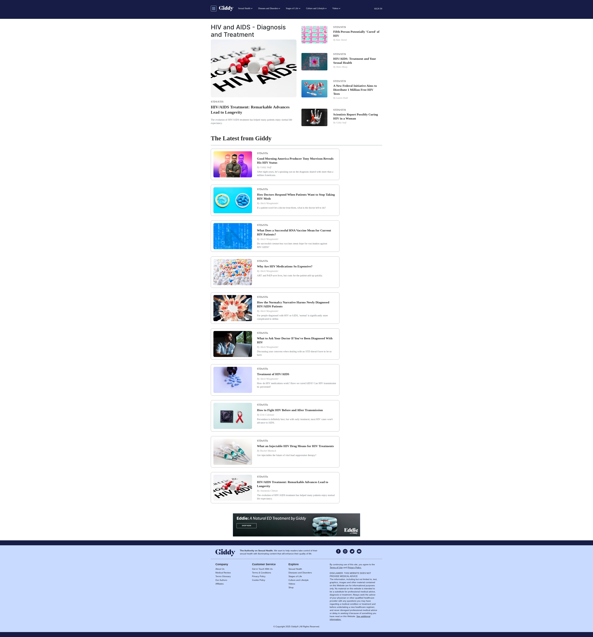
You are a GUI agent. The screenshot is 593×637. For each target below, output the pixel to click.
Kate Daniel (341, 40)
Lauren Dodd (342, 98)
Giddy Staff (341, 123)
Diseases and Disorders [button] (268, 8)
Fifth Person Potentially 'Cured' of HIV (356, 33)
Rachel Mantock (268, 450)
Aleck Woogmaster (269, 203)
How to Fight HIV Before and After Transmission (290, 410)
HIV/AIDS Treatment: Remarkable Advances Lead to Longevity (250, 110)
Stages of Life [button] (292, 8)
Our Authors (221, 580)
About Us (219, 569)
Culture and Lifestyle (298, 580)
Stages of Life (295, 576)
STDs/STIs (217, 101)
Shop (291, 587)
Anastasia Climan (269, 490)
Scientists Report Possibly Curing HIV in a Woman (355, 116)
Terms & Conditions (261, 572)
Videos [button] (335, 8)
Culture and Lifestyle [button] (315, 8)
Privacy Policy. (355, 567)
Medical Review (223, 572)
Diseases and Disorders (300, 572)
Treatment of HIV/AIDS (273, 374)
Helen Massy (342, 67)
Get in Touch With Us (262, 569)
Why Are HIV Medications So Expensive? (284, 266)
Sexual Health (295, 569)
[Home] (226, 8)
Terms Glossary (223, 576)
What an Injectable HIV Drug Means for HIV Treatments (295, 446)
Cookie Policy (258, 580)
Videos (291, 584)
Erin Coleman (267, 414)
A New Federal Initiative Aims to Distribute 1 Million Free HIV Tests (355, 89)
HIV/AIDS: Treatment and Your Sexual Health (354, 60)
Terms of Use (336, 567)
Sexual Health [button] (244, 8)
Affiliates (219, 584)
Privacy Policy (258, 576)
